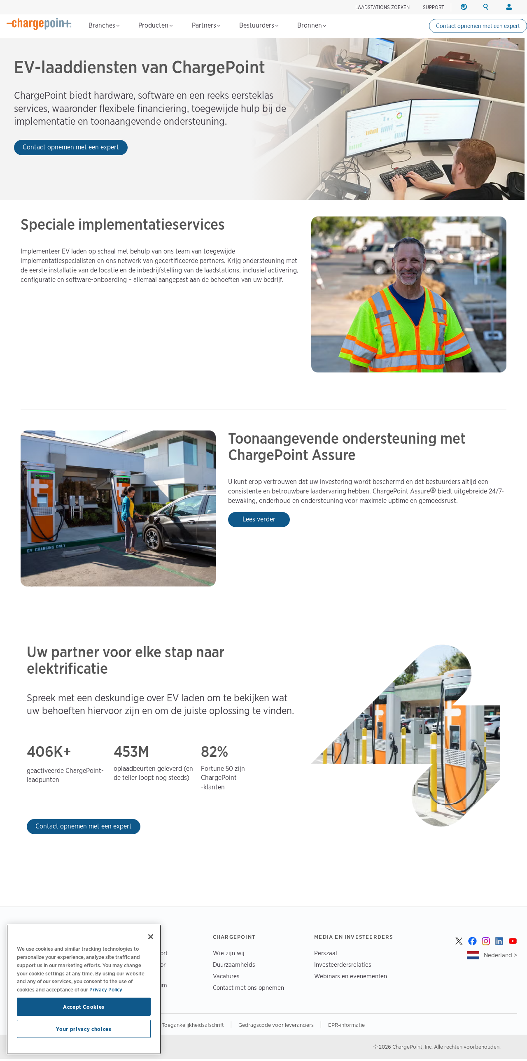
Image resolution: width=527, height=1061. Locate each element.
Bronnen (310, 25)
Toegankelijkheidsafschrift (193, 1024)
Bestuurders (257, 25)
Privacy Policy (105, 989)
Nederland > (500, 955)
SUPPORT (433, 7)
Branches (103, 25)
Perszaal (325, 953)
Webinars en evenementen (350, 976)
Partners (205, 25)
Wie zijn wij (229, 953)
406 (40, 752)
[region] (84, 989)
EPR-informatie (346, 1024)
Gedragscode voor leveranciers (276, 1024)
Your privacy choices (83, 1029)
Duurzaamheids (234, 964)
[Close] (151, 937)
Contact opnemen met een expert (478, 26)
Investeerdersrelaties (342, 964)
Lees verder (259, 519)
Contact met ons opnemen (248, 987)
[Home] (39, 24)
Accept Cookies (84, 1006)
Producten (154, 25)
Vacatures (226, 976)
